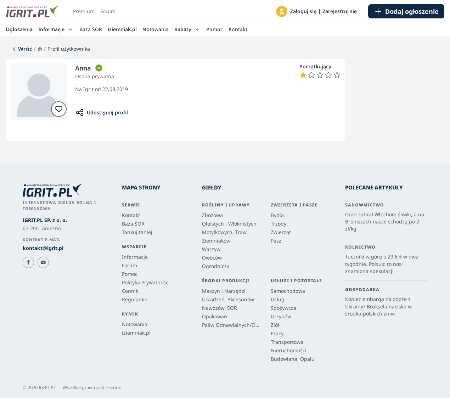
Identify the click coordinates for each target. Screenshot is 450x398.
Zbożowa (212, 215)
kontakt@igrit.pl (43, 248)
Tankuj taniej (137, 232)
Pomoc (214, 29)
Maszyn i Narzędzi (224, 291)
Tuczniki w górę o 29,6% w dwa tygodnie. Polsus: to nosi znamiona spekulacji (381, 263)
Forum (108, 11)
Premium (84, 11)
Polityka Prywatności (146, 282)
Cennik (130, 291)
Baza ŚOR (90, 29)
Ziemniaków (216, 240)
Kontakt (238, 29)
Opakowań (214, 316)
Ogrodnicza (216, 266)
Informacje (135, 257)
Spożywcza (283, 308)
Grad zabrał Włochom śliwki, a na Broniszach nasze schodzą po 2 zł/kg (384, 221)
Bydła (277, 215)
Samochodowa (288, 291)
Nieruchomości (288, 350)
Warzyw (211, 249)
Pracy (277, 333)
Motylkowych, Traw (224, 232)
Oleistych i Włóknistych (229, 223)
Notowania (155, 29)
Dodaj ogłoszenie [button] (412, 11)
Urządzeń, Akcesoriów (228, 299)
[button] (281, 11)
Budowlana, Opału (293, 359)
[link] (21, 49)
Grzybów (281, 316)
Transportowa (287, 342)
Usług (278, 299)
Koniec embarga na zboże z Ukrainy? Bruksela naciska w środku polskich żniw (378, 306)
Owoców (212, 257)
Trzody (278, 223)
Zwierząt (281, 232)
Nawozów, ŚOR (219, 308)
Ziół (275, 325)
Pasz (276, 240)
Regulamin (135, 299)
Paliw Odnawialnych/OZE (230, 325)
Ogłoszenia (19, 29)
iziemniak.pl (122, 29)
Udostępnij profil (107, 112)
